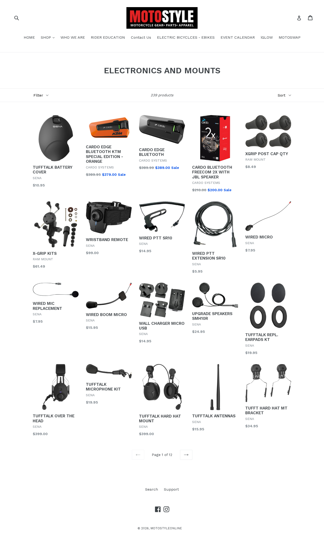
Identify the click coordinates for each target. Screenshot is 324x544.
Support (171, 489)
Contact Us (141, 37)
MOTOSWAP (290, 37)
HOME (29, 37)
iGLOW (267, 37)
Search (151, 489)
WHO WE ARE (72, 37)
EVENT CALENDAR (238, 37)
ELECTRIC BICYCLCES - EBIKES (186, 37)
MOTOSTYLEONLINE (166, 528)
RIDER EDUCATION (108, 37)
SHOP (49, 37)
